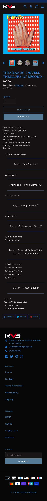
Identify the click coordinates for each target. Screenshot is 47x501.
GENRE (8, 424)
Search (8, 372)
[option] (12, 63)
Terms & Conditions (14, 386)
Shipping (19, 85)
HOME (8, 417)
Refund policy (11, 393)
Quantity (7, 97)
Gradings (9, 379)
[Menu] (42, 6)
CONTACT (9, 437)
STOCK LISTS (11, 431)
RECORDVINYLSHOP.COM (26, 492)
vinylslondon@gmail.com (20, 347)
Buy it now (23, 117)
